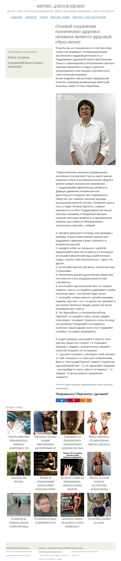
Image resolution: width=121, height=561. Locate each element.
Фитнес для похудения (60, 6)
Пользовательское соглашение (59, 548)
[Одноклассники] (86, 400)
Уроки (44, 16)
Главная (16, 16)
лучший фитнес (62, 388)
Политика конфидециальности (50, 551)
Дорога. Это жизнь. (19, 57)
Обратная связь (77, 548)
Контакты (42, 548)
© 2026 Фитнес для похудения (17, 548)
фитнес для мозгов (72, 384)
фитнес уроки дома (104, 384)
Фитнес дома (60, 16)
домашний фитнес (88, 384)
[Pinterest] (74, 400)
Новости (31, 16)
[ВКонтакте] (62, 400)
